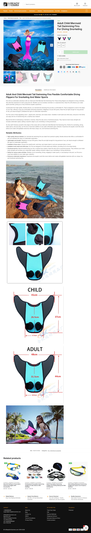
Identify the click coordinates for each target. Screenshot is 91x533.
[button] (51, 45)
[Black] (59, 38)
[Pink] (64, 38)
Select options (13, 491)
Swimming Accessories (13, 18)
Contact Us (28, 514)
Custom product (51, 520)
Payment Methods (51, 514)
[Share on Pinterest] (67, 72)
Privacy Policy (28, 520)
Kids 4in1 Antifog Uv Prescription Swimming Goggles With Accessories (12, 485)
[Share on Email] (73, 72)
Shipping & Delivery (52, 516)
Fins (20, 18)
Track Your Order (51, 510)
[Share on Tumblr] (70, 72)
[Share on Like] (58, 72)
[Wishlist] (21, 464)
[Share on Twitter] (64, 72)
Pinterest (71, 510)
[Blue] (69, 38)
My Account (77, 5)
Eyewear (5, 482)
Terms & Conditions (30, 518)
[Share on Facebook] (61, 72)
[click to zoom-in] (28, 45)
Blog (26, 512)
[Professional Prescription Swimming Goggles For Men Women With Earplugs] (34, 471)
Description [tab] (38, 90)
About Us (27, 510)
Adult (59, 45)
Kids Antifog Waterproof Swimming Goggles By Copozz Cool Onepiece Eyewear (77, 485)
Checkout (85, 5)
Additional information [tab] (50, 90)
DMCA (26, 516)
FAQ (48, 512)
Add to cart (76, 52)
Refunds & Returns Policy (53, 518)
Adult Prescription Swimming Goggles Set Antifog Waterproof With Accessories (56, 485)
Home (5, 18)
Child (63, 45)
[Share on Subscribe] (76, 72)
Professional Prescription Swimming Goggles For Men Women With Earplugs (34, 485)
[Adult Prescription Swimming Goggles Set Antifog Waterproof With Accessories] (56, 471)
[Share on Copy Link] (79, 72)
